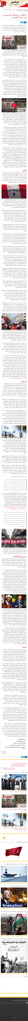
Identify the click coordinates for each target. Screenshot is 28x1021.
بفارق (21, 396)
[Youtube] (14, 1017)
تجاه (7, 296)
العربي (18, 291)
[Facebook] (17, 1017)
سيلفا (24, 396)
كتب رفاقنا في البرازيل (21, 476)
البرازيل (13, 9)
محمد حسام (23, 19)
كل (5, 296)
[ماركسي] (14, 3)
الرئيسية (26, 9)
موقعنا (21, 291)
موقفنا (10, 296)
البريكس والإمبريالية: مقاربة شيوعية (18, 791)
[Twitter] (16, 1017)
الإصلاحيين (24, 298)
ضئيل (19, 396)
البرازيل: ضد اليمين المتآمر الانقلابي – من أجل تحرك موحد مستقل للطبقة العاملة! (14, 828)
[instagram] (13, 1017)
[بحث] (4, 838)
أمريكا (17, 9)
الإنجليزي (14, 291)
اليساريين (20, 298)
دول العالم (21, 9)
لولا (2, 394)
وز (3, 394)
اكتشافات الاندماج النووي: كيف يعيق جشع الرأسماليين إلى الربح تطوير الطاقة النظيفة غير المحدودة (18, 764)
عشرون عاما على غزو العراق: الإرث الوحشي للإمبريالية (9, 768)
